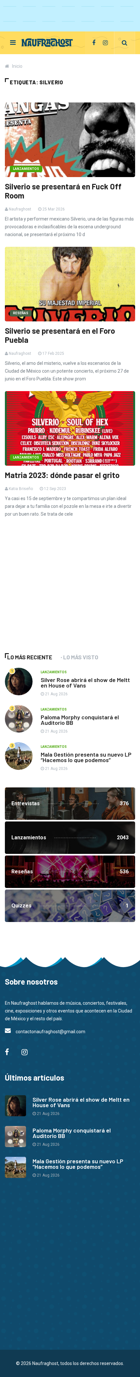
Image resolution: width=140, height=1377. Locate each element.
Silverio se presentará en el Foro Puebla (60, 335)
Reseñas (20, 313)
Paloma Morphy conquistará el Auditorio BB (80, 719)
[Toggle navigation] (13, 42)
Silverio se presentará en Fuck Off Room (63, 191)
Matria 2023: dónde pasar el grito (62, 475)
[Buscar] (124, 42)
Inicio (17, 66)
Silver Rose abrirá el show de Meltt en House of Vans (85, 682)
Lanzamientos (26, 169)
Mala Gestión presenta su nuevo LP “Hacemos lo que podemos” (86, 757)
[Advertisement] (54, 594)
